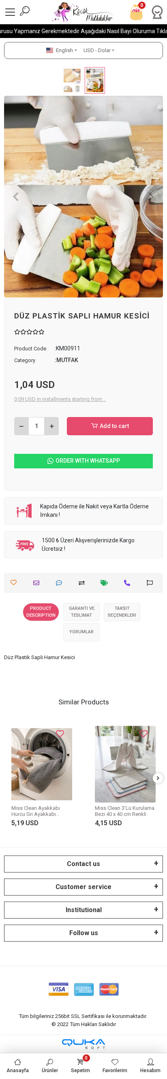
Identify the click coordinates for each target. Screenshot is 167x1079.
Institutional (84, 910)
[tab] (41, 612)
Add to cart (114, 426)
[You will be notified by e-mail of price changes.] (106, 583)
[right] (158, 778)
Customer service (83, 887)
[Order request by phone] (129, 583)
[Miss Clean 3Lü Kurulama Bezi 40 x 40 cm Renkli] (125, 764)
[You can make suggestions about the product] (152, 583)
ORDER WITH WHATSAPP (88, 460)
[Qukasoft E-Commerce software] (83, 1044)
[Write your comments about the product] (61, 583)
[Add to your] (84, 583)
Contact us (83, 864)
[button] (16, 196)
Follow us (83, 933)
